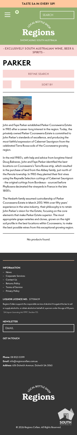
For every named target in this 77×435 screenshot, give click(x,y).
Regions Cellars (32, 427)
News (9, 272)
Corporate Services (15, 276)
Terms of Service (14, 287)
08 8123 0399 (17, 357)
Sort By (47, 84)
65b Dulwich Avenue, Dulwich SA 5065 (32, 365)
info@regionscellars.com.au (24, 361)
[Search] (71, 13)
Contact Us (11, 279)
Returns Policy (13, 283)
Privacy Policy (12, 290)
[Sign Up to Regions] (71, 326)
